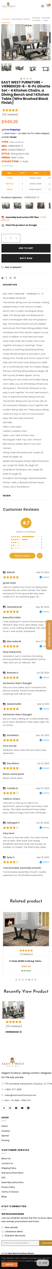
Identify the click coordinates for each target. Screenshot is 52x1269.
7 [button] (35, 979)
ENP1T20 (5, 220)
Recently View (46, 19)
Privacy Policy (8, 1187)
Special (5, 1135)
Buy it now (26, 258)
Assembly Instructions (12, 1182)
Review (26, 19)
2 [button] (24, 78)
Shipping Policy (8, 1168)
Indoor (4, 1126)
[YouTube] (22, 1107)
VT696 (42, 217)
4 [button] (30, 78)
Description (17, 19)
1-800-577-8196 (13, 1089)
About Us (5, 1158)
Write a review (22, 555)
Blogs (4, 1196)
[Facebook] (3, 1107)
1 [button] (21, 78)
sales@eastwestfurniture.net (20, 1095)
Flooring (5, 1140)
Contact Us (7, 1163)
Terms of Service (10, 1192)
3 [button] (27, 78)
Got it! (9, 1264)
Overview (5, 19)
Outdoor (5, 1131)
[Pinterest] (16, 1107)
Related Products (36, 19)
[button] (40, 556)
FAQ (3, 1177)
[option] (26, 943)
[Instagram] (10, 1107)
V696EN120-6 (13, 1032)
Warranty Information (12, 1173)
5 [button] (29, 979)
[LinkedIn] (28, 1107)
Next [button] (48, 69)
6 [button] (32, 979)
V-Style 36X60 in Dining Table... (26, 961)
